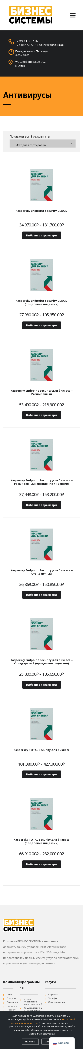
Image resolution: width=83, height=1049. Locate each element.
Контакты (12, 1006)
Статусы (11, 998)
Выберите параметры (41, 235)
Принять (30, 1041)
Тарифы (52, 998)
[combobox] (43, 143)
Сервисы (53, 994)
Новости (11, 1010)
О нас (10, 994)
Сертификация (56, 1002)
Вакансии (12, 1002)
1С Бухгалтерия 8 (32, 1008)
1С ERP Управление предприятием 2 (32, 1001)
